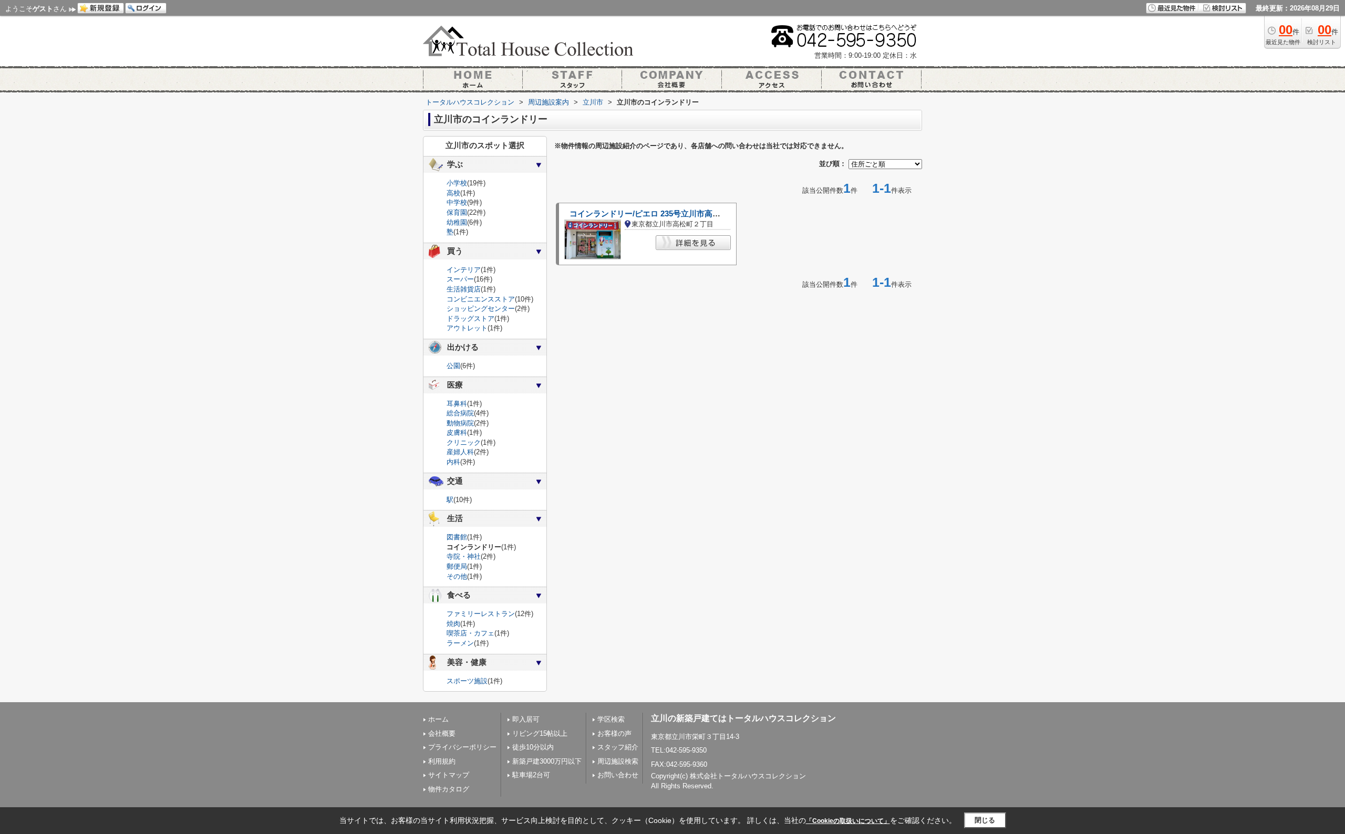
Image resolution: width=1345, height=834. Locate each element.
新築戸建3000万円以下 (547, 761)
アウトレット (467, 328)
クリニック (464, 442)
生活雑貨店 (464, 289)
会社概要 (442, 733)
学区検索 (611, 719)
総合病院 (460, 413)
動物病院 (460, 423)
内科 (453, 462)
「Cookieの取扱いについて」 (848, 821)
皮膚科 (457, 432)
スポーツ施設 (467, 681)
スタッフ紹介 (617, 747)
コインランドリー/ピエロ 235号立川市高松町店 (653, 214)
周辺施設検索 (617, 761)
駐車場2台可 (531, 775)
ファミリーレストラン (481, 614)
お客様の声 (614, 733)
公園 (453, 366)
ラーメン (460, 643)
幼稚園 (457, 222)
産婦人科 (460, 452)
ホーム (438, 719)
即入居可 (526, 719)
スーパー (460, 279)
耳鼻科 (457, 404)
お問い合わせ (617, 775)
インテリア (464, 270)
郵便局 (457, 566)
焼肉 (453, 624)
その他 (457, 576)
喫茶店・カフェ (470, 633)
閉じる (985, 820)
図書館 (457, 537)
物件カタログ (448, 789)
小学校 (457, 183)
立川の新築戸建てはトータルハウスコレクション (743, 718)
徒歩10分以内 (533, 747)
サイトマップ (448, 775)
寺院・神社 (464, 556)
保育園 (457, 212)
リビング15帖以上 (539, 733)
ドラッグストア (470, 318)
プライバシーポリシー (462, 747)
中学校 (457, 202)
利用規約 (442, 761)
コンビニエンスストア (481, 299)
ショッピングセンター (481, 308)
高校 (453, 193)
